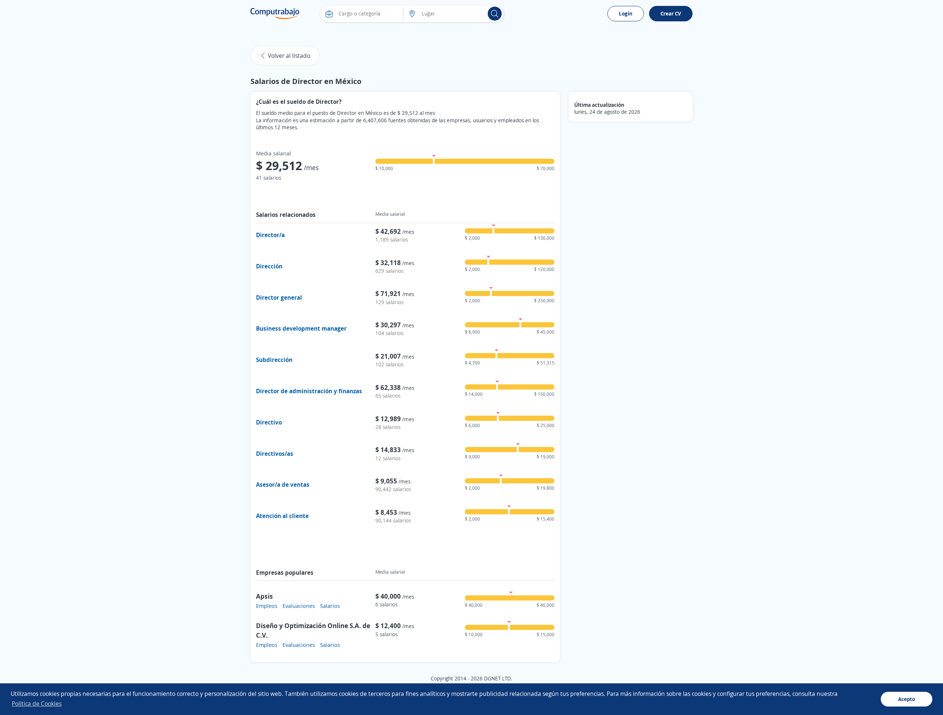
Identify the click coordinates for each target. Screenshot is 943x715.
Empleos (266, 605)
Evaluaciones (299, 605)
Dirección (269, 266)
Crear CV (670, 13)
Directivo (269, 422)
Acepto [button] (906, 698)
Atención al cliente (282, 516)
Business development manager (301, 328)
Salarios (330, 605)
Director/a (270, 235)
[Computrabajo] (274, 13)
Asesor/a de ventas (282, 484)
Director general (279, 297)
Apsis (264, 596)
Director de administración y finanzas (309, 391)
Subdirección (274, 360)
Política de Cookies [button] (37, 704)
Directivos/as (274, 454)
